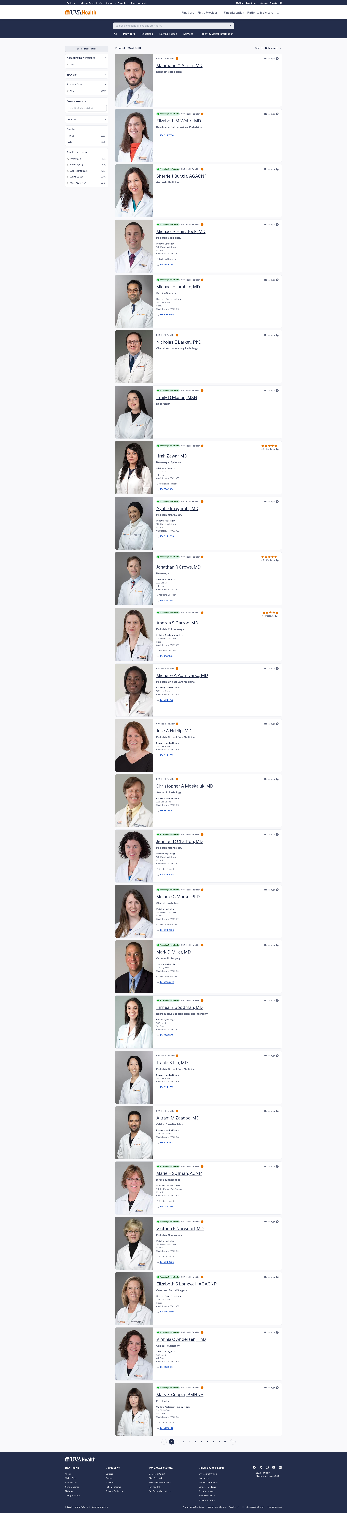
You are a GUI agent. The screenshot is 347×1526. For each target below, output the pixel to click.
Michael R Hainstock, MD (180, 231)
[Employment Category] (177, 58)
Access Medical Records (160, 1482)
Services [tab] (188, 33)
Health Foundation (207, 1495)
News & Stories (72, 1487)
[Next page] (233, 1442)
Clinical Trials (70, 1478)
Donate (273, 3)
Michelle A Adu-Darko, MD (182, 675)
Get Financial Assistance (160, 1491)
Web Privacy (234, 1507)
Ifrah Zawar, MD (171, 456)
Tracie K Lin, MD (172, 1062)
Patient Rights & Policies (216, 1507)
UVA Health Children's (208, 1482)
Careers (264, 3)
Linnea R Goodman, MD (179, 1007)
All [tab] (115, 33)
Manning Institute (207, 1500)
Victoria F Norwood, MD (180, 1228)
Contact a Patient (157, 1474)
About (68, 1474)
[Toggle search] (278, 13)
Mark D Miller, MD (173, 952)
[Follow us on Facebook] (254, 1467)
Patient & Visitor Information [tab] (216, 33)
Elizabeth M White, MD (178, 120)
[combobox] (273, 48)
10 (225, 1441)
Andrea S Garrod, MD (177, 623)
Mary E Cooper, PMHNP (179, 1394)
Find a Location (234, 12)
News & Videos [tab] (168, 33)
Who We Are (71, 1482)
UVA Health (204, 1478)
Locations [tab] (147, 33)
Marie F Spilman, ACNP (179, 1173)
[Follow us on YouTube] (273, 1467)
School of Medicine (207, 1487)
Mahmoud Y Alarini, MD (179, 65)
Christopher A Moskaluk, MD (184, 786)
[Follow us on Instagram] (267, 1467)
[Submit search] (230, 25)
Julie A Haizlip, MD (174, 730)
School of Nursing (207, 1491)
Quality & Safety (72, 1495)
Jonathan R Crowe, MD (178, 567)
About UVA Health (139, 3)
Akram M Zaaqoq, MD (177, 1118)
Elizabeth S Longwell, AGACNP (186, 1284)
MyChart (240, 3)
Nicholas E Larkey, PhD (179, 342)
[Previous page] (164, 1442)
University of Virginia (208, 1474)
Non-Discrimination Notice (193, 1507)
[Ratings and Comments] (277, 58)
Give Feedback (155, 1478)
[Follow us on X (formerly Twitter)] (260, 1467)
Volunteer (110, 1482)
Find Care (188, 12)
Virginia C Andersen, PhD (181, 1339)
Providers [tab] (129, 33)
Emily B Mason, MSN (176, 397)
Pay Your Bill (154, 1487)
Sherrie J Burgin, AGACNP (181, 176)
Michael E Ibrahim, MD (178, 286)
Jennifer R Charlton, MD (179, 841)
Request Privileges (114, 1491)
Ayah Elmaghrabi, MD (177, 508)
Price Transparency (274, 1507)
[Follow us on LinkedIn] (280, 1467)
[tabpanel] (173, 745)
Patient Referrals (113, 1487)
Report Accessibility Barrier (253, 1507)
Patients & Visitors (260, 12)
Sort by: (259, 48)
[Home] (80, 12)
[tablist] (173, 34)
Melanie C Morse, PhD (178, 896)
